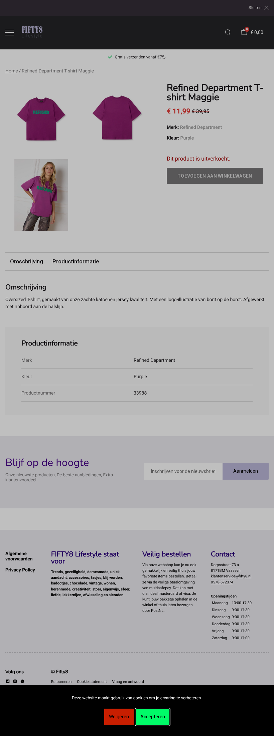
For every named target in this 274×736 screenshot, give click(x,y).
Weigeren (119, 716)
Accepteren (152, 716)
